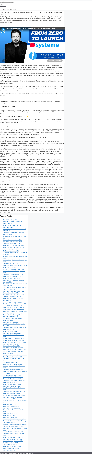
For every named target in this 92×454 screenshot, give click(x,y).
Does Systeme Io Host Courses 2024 (13, 309)
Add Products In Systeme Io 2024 (12, 302)
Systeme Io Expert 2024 (10, 331)
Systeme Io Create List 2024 (11, 293)
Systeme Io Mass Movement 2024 (13, 439)
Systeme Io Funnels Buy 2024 (11, 344)
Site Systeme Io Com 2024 (10, 444)
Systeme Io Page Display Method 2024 (14, 446)
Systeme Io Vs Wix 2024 (10, 413)
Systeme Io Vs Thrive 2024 (10, 322)
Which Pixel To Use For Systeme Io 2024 (14, 419)
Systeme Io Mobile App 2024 (11, 278)
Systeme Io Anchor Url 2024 (11, 406)
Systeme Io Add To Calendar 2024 (13, 347)
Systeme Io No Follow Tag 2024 (12, 315)
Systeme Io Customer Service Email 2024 (15, 311)
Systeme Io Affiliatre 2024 (10, 417)
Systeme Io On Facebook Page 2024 (13, 307)
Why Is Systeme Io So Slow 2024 (12, 357)
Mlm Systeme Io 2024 (9, 399)
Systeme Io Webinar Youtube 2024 (13, 377)
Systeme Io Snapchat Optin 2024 (12, 241)
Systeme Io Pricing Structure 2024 (13, 441)
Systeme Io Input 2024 (9, 404)
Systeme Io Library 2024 (10, 450)
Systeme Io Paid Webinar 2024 (12, 384)
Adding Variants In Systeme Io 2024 (13, 338)
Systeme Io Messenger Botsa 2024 (13, 369)
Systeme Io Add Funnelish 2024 (12, 386)
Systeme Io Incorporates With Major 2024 (15, 265)
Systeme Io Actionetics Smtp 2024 (13, 274)
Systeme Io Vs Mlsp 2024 (10, 220)
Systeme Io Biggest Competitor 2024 (13, 247)
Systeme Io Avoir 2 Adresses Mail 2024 (14, 391)
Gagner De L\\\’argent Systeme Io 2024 (14, 395)
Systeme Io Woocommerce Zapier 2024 (14, 380)
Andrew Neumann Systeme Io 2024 (13, 432)
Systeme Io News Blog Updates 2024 (14, 437)
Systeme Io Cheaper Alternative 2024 (14, 294)
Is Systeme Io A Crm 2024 (10, 442)
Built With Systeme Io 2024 (10, 316)
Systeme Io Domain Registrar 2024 (13, 276)
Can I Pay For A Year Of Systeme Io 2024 (15, 304)
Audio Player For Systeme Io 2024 (12, 305)
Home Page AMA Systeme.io (10, 9)
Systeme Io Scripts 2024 (10, 382)
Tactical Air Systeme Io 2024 (11, 251)
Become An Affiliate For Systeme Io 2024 (15, 349)
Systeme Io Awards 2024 (10, 329)
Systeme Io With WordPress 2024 (12, 240)
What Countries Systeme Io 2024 (12, 375)
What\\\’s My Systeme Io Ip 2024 (12, 362)
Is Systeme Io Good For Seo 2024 (12, 296)
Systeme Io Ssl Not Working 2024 (12, 408)
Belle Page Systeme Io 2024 (11, 448)
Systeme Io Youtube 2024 (10, 263)
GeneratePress (29, 453)
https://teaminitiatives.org (7, 2)
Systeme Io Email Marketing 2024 (12, 333)
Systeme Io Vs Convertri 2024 (11, 393)
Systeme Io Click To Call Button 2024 (13, 245)
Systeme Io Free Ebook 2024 (11, 346)
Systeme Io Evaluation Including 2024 (14, 291)
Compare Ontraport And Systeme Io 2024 (15, 355)
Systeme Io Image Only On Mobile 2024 (14, 327)
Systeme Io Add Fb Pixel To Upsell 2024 (14, 342)
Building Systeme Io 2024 (10, 249)
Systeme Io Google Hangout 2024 (12, 397)
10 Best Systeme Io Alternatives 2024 (14, 340)
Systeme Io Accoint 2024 (10, 267)
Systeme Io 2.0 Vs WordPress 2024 (13, 364)
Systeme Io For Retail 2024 (10, 415)
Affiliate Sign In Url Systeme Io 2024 (13, 269)
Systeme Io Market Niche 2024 (12, 379)
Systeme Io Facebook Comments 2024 (14, 313)
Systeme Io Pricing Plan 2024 (11, 243)
